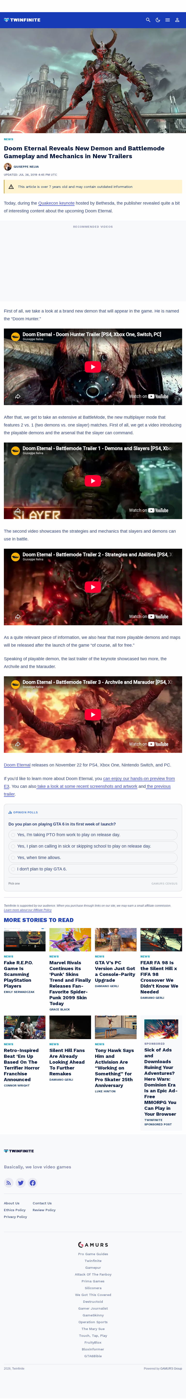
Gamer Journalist (93, 1308)
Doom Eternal (17, 765)
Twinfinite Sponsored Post (158, 1122)
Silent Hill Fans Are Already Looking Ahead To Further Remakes (67, 1062)
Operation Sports (93, 1322)
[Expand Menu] (167, 20)
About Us (11, 1203)
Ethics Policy (14, 1210)
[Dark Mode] (158, 20)
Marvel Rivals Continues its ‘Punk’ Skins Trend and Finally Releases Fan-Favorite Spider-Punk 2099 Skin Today (70, 983)
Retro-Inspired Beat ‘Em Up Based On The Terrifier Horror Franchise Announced (21, 1064)
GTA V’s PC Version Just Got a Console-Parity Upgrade (115, 971)
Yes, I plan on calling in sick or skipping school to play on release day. (84, 846)
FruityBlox (93, 1342)
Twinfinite (93, 1261)
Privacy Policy (15, 1217)
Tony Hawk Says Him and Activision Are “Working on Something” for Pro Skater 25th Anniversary (114, 1067)
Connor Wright (17, 1085)
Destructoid (93, 1301)
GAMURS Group (171, 1368)
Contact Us (42, 1203)
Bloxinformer (93, 1349)
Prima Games (93, 1281)
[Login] (177, 20)
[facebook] (33, 1183)
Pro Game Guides (93, 1254)
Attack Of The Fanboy (93, 1274)
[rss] (9, 1183)
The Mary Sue (93, 1329)
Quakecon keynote (56, 203)
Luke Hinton (105, 1091)
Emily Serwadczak (19, 992)
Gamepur (93, 1267)
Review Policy (44, 1210)
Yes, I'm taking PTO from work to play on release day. (68, 834)
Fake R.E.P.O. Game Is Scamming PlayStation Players (18, 974)
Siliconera (93, 1288)
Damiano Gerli (107, 986)
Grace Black (59, 1009)
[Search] (148, 20)
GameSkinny (93, 1315)
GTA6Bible (93, 1356)
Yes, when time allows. (39, 857)
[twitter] (21, 1183)
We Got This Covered (93, 1295)
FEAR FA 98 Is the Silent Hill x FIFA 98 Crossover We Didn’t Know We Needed (159, 977)
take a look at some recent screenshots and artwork (86, 786)
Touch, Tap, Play (93, 1336)
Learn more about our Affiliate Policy (28, 910)
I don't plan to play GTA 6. (42, 869)
